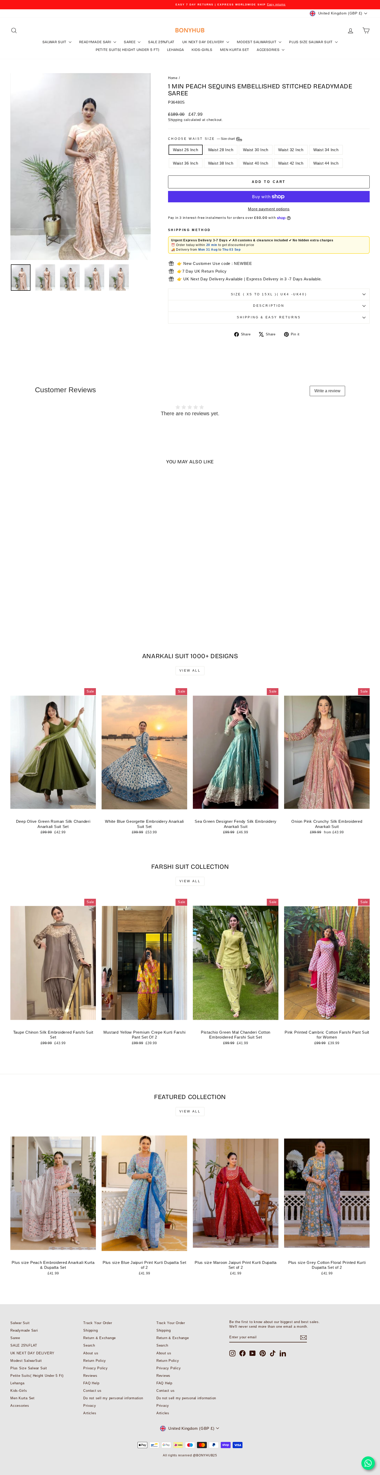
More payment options (269, 209)
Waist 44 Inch (326, 163)
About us (90, 1353)
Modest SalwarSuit (257, 42)
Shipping (175, 120)
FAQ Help (91, 1383)
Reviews (90, 1376)
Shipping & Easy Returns (269, 317)
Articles (89, 1413)
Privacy (89, 1406)
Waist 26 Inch (185, 150)
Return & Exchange (99, 1338)
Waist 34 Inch (326, 150)
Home (173, 78)
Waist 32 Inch (290, 150)
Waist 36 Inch (185, 163)
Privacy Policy (95, 1368)
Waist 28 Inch (220, 150)
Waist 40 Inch (255, 163)
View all (190, 670)
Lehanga (175, 50)
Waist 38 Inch (220, 163)
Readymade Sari (95, 42)
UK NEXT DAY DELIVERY (203, 42)
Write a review (327, 391)
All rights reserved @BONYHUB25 (190, 1455)
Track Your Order (97, 1323)
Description (269, 306)
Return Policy (94, 1361)
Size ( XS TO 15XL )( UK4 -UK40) (269, 294)
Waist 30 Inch (255, 150)
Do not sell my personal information (113, 1398)
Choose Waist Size (201, 139)
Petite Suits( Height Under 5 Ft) (127, 50)
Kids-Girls (202, 50)
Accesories (268, 50)
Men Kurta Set (234, 50)
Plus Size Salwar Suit (311, 42)
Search (89, 1345)
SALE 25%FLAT (161, 42)
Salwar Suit (54, 42)
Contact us (92, 1391)
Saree (130, 42)
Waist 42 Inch (290, 163)
